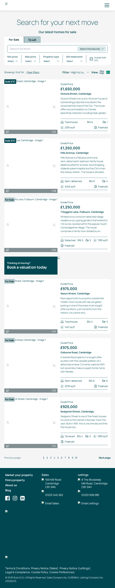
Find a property (15, 480)
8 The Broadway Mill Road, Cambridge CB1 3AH (94, 483)
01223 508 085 (90, 495)
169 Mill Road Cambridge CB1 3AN (53, 483)
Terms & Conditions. (17, 568)
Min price (12, 56)
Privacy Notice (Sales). (45, 568)
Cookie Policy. (40, 572)
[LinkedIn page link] (22, 498)
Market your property (19, 475)
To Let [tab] (32, 39)
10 (76, 457)
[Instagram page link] (15, 498)
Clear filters (33, 72)
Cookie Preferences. (62, 572)
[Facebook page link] (7, 498)
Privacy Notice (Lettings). (75, 568)
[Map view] (101, 72)
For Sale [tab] (14, 39)
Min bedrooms (74, 56)
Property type (51, 56)
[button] (107, 5)
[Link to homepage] (22, 5)
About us (11, 485)
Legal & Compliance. (18, 572)
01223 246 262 (54, 495)
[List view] (108, 72)
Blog (8, 490)
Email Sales (52, 503)
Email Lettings (90, 503)
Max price (30, 56)
